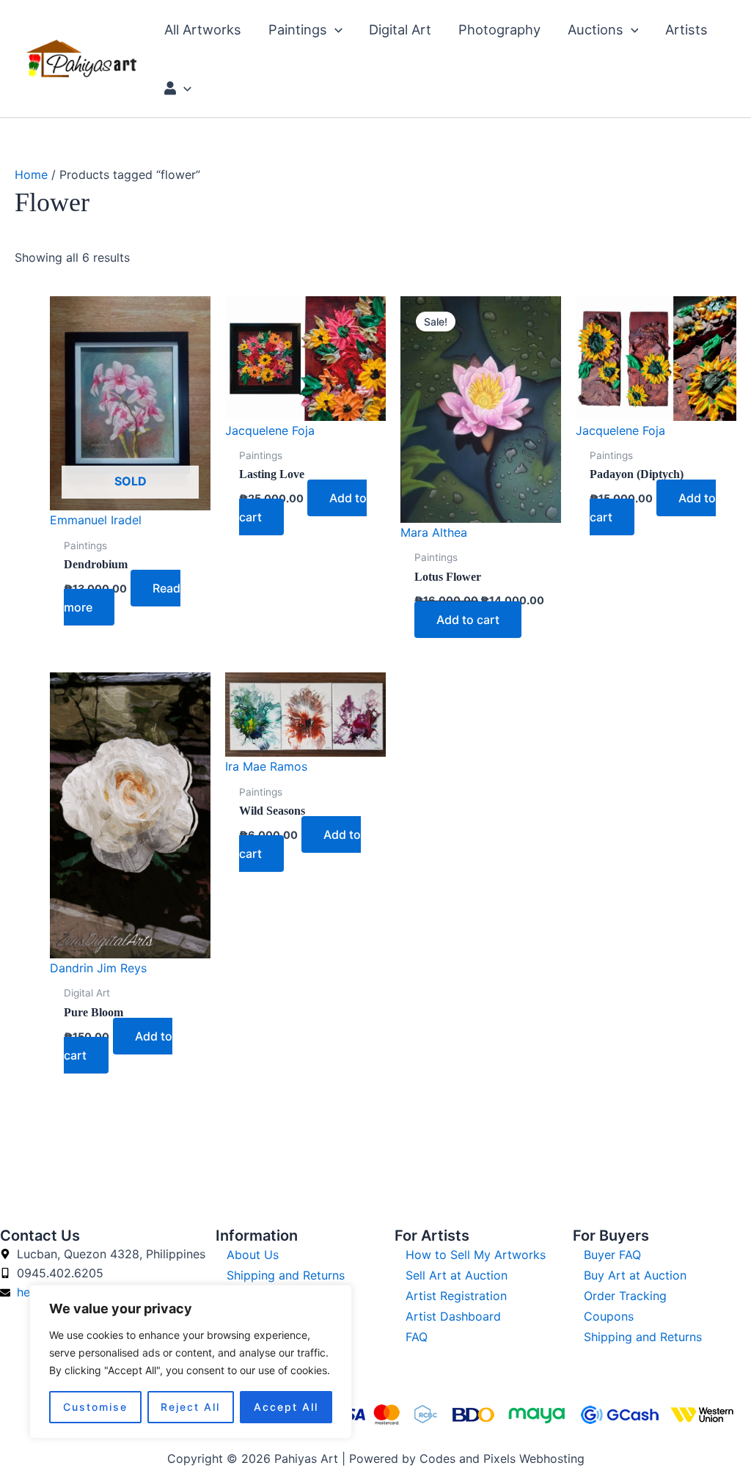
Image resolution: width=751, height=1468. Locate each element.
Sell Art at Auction (457, 1275)
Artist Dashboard (453, 1316)
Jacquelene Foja (270, 430)
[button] (334, 29)
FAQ (417, 1336)
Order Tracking (625, 1295)
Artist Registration (456, 1295)
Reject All (190, 1407)
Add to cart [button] (467, 619)
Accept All (286, 1407)
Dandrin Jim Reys (98, 968)
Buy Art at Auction (635, 1275)
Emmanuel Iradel (96, 520)
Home (31, 174)
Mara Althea (433, 532)
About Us (253, 1254)
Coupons (609, 1316)
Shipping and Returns (286, 1275)
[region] (190, 1362)
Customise (95, 1407)
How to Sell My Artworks (476, 1254)
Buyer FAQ (612, 1254)
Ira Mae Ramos (266, 766)
